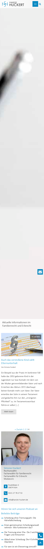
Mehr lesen (8, 412)
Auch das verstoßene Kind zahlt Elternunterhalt (17, 362)
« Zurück (19, 429)
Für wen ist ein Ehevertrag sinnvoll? (20, 547)
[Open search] (40, 4)
